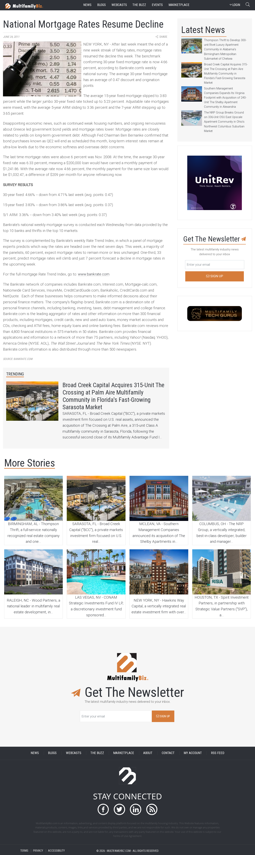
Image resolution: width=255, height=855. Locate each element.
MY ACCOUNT (193, 753)
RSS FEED (217, 753)
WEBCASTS (73, 753)
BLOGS (52, 753)
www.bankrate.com (93, 274)
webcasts (119, 5)
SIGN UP (164, 716)
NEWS (35, 753)
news (87, 5)
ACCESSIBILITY (56, 850)
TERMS (24, 850)
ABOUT (147, 753)
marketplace (179, 5)
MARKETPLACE (123, 753)
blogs (101, 5)
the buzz (139, 5)
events (157, 5)
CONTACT (168, 753)
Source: (17, 359)
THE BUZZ (97, 753)
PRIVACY (38, 850)
